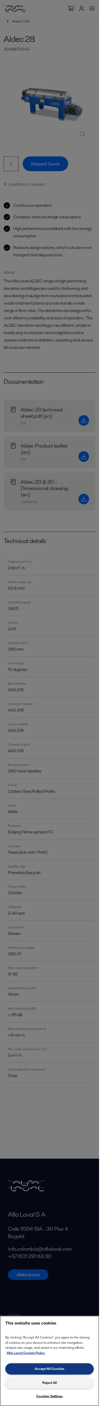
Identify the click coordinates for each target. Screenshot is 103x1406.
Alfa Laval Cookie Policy (26, 1352)
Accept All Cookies (49, 1368)
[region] (49, 1361)
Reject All (49, 1382)
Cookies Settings (49, 1396)
